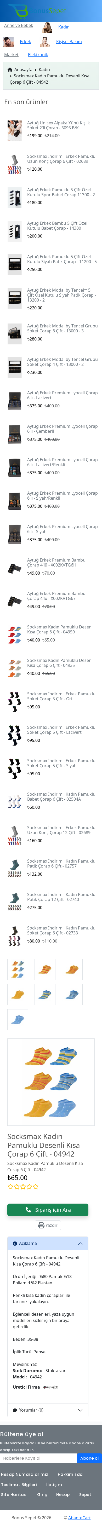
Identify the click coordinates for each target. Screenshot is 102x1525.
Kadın (44, 69)
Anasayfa (22, 69)
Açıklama (28, 1243)
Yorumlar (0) (31, 1410)
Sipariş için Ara (51, 1209)
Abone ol (89, 1458)
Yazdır (51, 1225)
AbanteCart (79, 1518)
